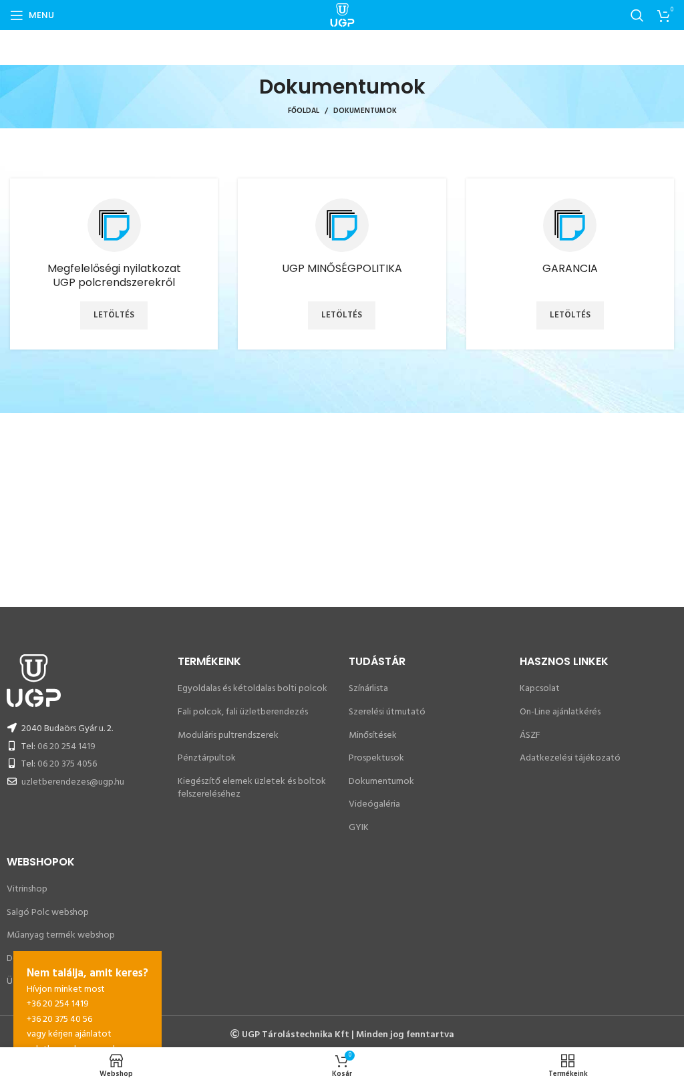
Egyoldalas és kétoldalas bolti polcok (252, 688)
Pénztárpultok (207, 758)
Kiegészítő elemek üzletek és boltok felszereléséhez (252, 788)
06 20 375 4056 (67, 764)
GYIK (359, 827)
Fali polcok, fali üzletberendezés (243, 712)
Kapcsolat (540, 688)
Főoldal (303, 111)
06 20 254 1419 (66, 747)
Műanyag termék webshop (61, 935)
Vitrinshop (27, 889)
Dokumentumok (381, 781)
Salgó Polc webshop (48, 912)
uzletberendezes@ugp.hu (72, 782)
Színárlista (368, 688)
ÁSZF (530, 735)
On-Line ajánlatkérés (560, 712)
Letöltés (114, 315)
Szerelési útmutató (387, 712)
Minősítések (373, 735)
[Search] (637, 15)
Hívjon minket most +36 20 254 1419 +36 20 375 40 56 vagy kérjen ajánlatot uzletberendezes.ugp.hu (87, 1010)
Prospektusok (376, 758)
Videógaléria (374, 804)
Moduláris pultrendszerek (228, 735)
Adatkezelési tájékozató (570, 758)
